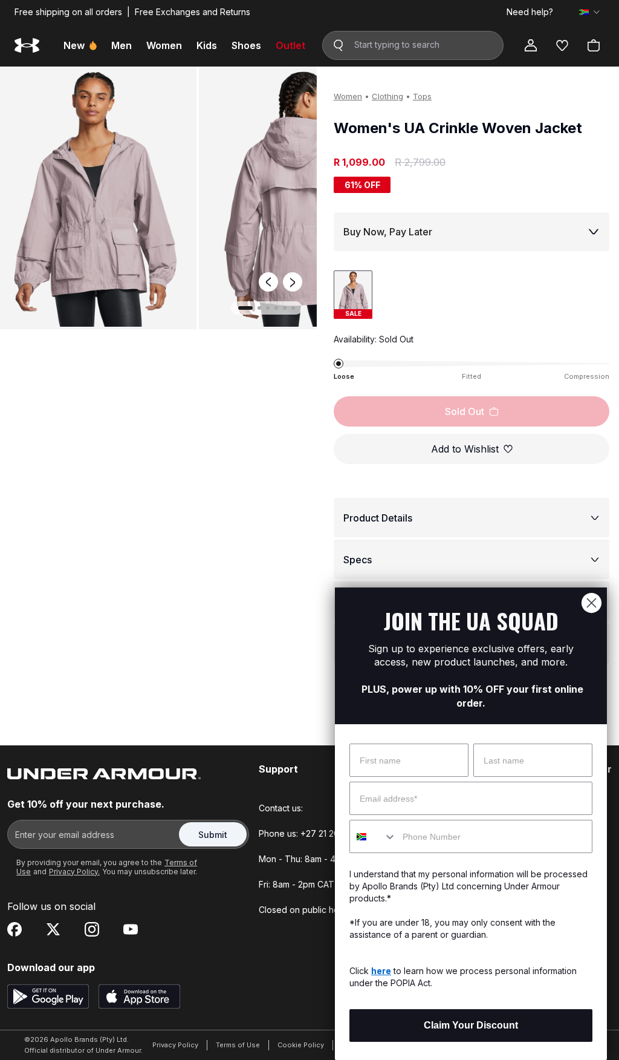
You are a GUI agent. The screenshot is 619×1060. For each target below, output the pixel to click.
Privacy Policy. (74, 871)
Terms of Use (238, 1045)
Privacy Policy (175, 1045)
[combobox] (373, 836)
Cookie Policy (300, 1045)
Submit (212, 834)
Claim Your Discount (471, 1025)
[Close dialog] (591, 602)
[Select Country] (589, 12)
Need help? (530, 12)
